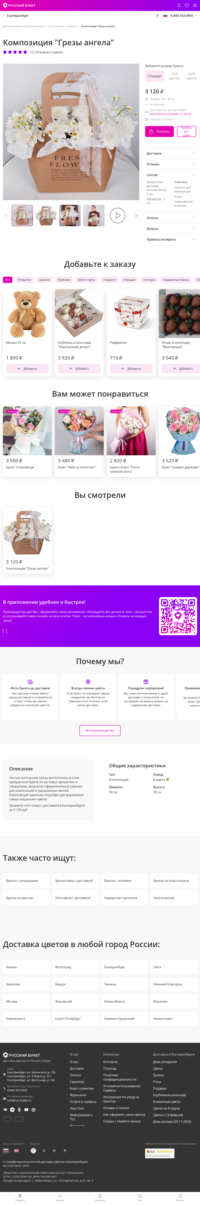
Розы (157, 1082)
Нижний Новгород (168, 984)
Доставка (77, 1068)
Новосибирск (114, 1001)
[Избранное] (187, 5)
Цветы (158, 1068)
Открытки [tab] (24, 280)
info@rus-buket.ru (19, 1100)
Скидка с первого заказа (121, 1121)
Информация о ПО (81, 1117)
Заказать (163, 131)
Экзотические (164, 898)
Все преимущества (100, 730)
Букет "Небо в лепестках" (77, 439)
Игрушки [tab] (129, 280)
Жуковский (63, 1001)
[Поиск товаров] (179, 5)
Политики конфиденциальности (119, 1077)
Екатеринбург (18, 15)
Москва (11, 1001)
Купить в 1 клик (186, 131)
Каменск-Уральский (119, 1018)
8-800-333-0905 (17, 1090)
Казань (11, 967)
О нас (74, 1062)
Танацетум (154, 199)
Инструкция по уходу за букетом (121, 1099)
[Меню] (194, 5)
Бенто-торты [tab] (86, 280)
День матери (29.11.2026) (172, 1121)
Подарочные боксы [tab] (176, 280)
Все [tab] (7, 280)
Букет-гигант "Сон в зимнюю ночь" (124, 442)
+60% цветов (191, 76)
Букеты (158, 1075)
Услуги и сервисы (83, 1101)
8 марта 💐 (161, 779)
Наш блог (77, 1108)
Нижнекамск (15, 1018)
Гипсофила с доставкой (72, 898)
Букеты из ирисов (19, 898)
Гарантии (77, 1082)
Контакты (110, 1062)
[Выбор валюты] (157, 15)
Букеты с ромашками (22, 880)
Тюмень (110, 984)
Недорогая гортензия (120, 898)
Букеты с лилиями (117, 880)
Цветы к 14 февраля (168, 1115)
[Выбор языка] (165, 15)
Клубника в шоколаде (169, 1095)
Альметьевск (163, 1018)
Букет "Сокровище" (20, 439)
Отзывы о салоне (116, 1108)
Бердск (60, 984)
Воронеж (160, 1001)
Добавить (30, 368)
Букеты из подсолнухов (171, 880)
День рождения (165, 1062)
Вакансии (77, 1126)
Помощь (109, 1068)
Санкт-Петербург (68, 1018)
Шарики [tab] (44, 280)
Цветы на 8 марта (166, 1108)
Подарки (159, 1088)
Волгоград (63, 967)
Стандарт (155, 76)
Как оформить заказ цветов (124, 1114)
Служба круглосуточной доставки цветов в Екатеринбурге (47, 1162)
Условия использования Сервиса (121, 1088)
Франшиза (78, 1095)
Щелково (13, 984)
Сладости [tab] (109, 280)
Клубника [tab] (64, 280)
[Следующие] (136, 215)
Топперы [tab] (149, 280)
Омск (157, 967)
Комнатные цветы (166, 1101)
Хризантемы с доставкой (74, 880)
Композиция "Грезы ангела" (27, 564)
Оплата (75, 1075)
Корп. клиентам (82, 1088)
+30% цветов (174, 76)
